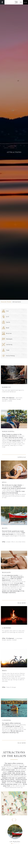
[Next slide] (15, 819)
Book (25, 2)
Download (22, 457)
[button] (21, 2)
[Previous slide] (12, 819)
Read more (22, 603)
